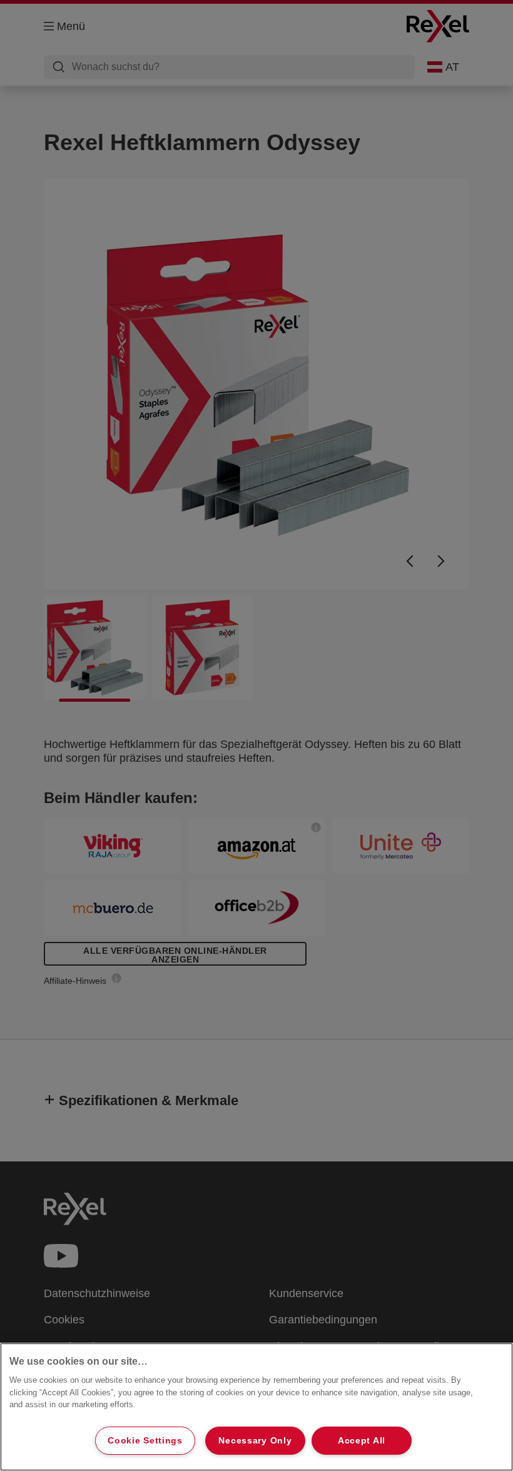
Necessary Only (255, 1440)
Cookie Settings (145, 1440)
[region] (256, 1407)
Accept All (361, 1440)
